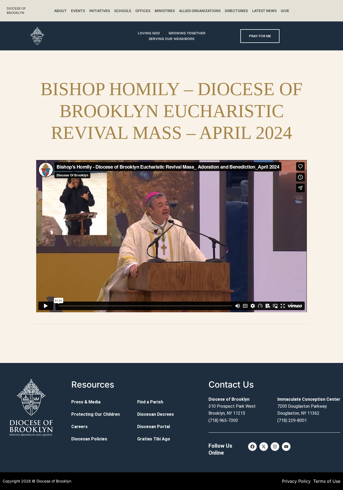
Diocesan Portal (153, 426)
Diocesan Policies (89, 438)
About (60, 11)
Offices (142, 11)
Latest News (264, 11)
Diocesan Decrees (155, 414)
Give (285, 11)
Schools (122, 11)
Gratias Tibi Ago (153, 438)
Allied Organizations (200, 11)
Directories (236, 11)
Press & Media (85, 401)
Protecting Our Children (95, 414)
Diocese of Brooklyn (16, 10)
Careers (79, 426)
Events (78, 11)
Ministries (165, 11)
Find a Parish (150, 401)
